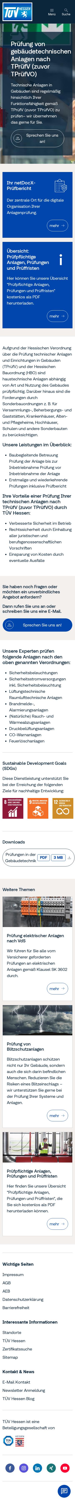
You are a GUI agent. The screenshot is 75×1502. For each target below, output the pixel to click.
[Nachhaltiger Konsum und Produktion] (62, 808)
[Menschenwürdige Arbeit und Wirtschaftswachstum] (12, 808)
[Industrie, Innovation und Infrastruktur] (38, 808)
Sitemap (10, 1357)
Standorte (11, 1332)
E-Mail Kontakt (16, 1382)
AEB (6, 1291)
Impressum (13, 1274)
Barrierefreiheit (15, 1307)
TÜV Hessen (13, 1340)
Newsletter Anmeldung (23, 1390)
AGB (6, 1282)
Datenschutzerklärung (22, 1299)
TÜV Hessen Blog (18, 1398)
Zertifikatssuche (17, 1349)
